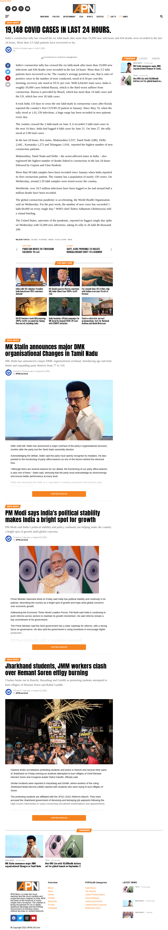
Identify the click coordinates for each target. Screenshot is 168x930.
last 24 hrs (61, 240)
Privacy (51, 904)
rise (70, 240)
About (50, 888)
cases (35, 240)
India (51, 240)
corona (43, 240)
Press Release (92, 898)
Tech (81, 16)
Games (125, 16)
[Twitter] (20, 918)
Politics (55, 16)
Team (50, 891)
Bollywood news (93, 908)
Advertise (52, 901)
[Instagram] (27, 918)
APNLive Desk (22, 374)
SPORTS (90, 16)
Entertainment (69, 16)
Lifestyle (100, 16)
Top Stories (90, 891)
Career (51, 894)
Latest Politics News (95, 894)
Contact (51, 898)
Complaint (52, 908)
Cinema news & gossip (95, 904)
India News (44, 16)
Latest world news (93, 901)
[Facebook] (13, 918)
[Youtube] (33, 918)
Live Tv (113, 16)
